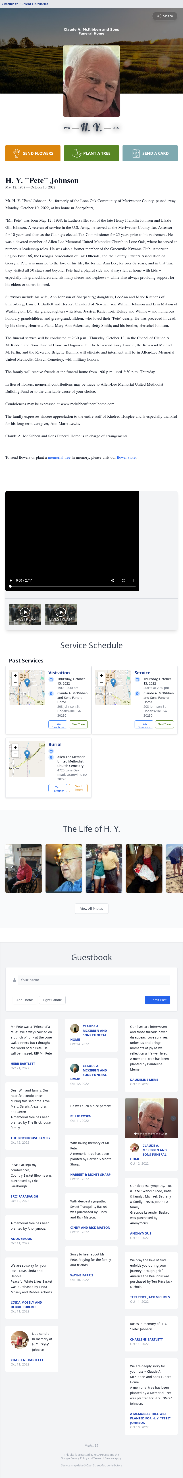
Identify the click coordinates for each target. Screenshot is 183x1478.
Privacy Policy (79, 1458)
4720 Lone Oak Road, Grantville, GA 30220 (72, 774)
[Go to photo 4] (143, 1134)
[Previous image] (129, 1118)
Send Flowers (78, 788)
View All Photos (91, 908)
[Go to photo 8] (154, 1134)
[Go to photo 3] (141, 1134)
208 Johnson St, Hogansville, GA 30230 (69, 711)
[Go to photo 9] (157, 1134)
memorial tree (59, 457)
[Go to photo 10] (159, 1134)
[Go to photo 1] (135, 1134)
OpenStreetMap (96, 1465)
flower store (126, 457)
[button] (27, 682)
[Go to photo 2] (138, 1134)
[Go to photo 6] (149, 1134)
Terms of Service (103, 1458)
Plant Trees (78, 724)
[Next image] (173, 1118)
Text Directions (58, 725)
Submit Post (157, 1000)
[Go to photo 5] (146, 1134)
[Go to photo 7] (151, 1134)
